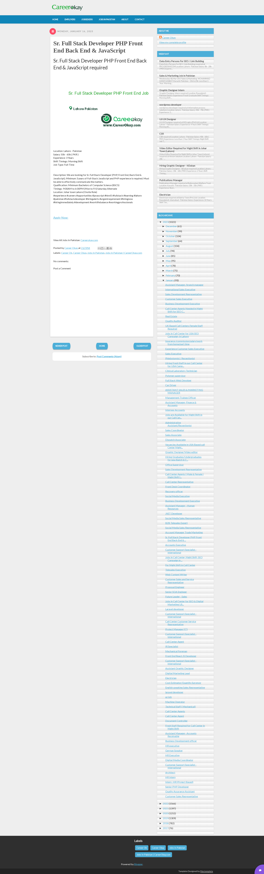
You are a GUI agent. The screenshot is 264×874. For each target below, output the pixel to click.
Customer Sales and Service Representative (179, 581)
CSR (161, 133)
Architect (170, 772)
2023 (165, 221)
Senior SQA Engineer (176, 591)
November (171, 231)
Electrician (164, 194)
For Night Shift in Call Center (180, 565)
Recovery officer (174, 491)
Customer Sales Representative (181, 796)
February (170, 275)
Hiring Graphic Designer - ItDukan (177, 165)
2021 (165, 808)
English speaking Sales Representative (185, 687)
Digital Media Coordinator (179, 760)
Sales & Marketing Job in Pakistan (177, 75)
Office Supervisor (174, 464)
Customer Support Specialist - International (180, 551)
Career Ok (66, 252)
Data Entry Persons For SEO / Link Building (181, 61)
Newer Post (61, 346)
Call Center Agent (174, 641)
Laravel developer (174, 609)
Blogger (138, 864)
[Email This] (99, 248)
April (168, 265)
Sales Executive (173, 353)
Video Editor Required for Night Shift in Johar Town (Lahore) (183, 149)
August (169, 245)
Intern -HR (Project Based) (179, 782)
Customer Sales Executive (178, 298)
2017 (165, 828)
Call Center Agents (175, 711)
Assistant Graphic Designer (179, 668)
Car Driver (170, 385)
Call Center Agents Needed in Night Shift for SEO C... (184, 310)
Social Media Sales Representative (183, 518)
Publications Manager (171, 180)
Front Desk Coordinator (178, 486)
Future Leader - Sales (176, 596)
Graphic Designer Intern (171, 90)
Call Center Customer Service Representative (180, 623)
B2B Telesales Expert (176, 522)
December (171, 226)
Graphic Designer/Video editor (181, 452)
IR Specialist (171, 646)
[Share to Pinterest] (110, 248)
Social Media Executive (177, 496)
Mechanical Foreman (176, 651)
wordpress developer (170, 104)
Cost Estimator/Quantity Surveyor (183, 682)
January (170, 280)
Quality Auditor (173, 320)
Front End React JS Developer (180, 655)
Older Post (142, 346)
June (168, 255)
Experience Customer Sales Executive (184, 348)
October (170, 236)
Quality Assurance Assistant (180, 791)
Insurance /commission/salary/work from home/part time (183, 342)
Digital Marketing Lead (177, 673)
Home (102, 346)
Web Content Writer (176, 574)
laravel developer (174, 692)
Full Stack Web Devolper (178, 380)
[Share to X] (104, 248)
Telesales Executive (175, 569)
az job (168, 696)
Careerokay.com (89, 240)
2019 (165, 818)
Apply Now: (60, 217)
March (169, 270)
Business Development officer (181, 740)
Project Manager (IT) (176, 629)
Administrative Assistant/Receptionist (178, 424)
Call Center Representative (179, 481)
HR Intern (170, 777)
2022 (165, 803)
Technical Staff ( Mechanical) (180, 706)
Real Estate (171, 316)
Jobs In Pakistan (96, 252)
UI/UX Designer (167, 119)
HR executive (172, 745)
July (168, 250)
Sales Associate (173, 434)
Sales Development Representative (183, 294)
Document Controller (176, 720)
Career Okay (79, 252)
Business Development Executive (182, 303)
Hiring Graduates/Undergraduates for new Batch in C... (183, 458)
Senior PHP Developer (177, 786)
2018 (165, 823)
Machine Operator (175, 701)
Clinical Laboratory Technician (181, 370)
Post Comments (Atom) (109, 356)
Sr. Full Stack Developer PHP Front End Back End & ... (183, 539)
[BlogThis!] (102, 248)
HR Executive (172, 755)
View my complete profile (172, 42)
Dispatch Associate (175, 439)
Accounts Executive (175, 544)
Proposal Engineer (174, 587)
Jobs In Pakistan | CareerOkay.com (123, 252)
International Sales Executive (180, 289)
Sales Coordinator (174, 430)
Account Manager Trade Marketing (184, 532)
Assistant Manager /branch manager (184, 284)
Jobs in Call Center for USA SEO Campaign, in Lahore (182, 335)
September (171, 241)
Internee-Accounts (175, 410)
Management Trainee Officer (180, 397)
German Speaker (174, 750)
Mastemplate (206, 871)
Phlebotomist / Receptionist (180, 358)
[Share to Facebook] (107, 248)
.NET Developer (173, 513)
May (168, 260)
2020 (165, 813)
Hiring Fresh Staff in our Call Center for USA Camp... (183, 364)
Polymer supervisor (175, 375)
